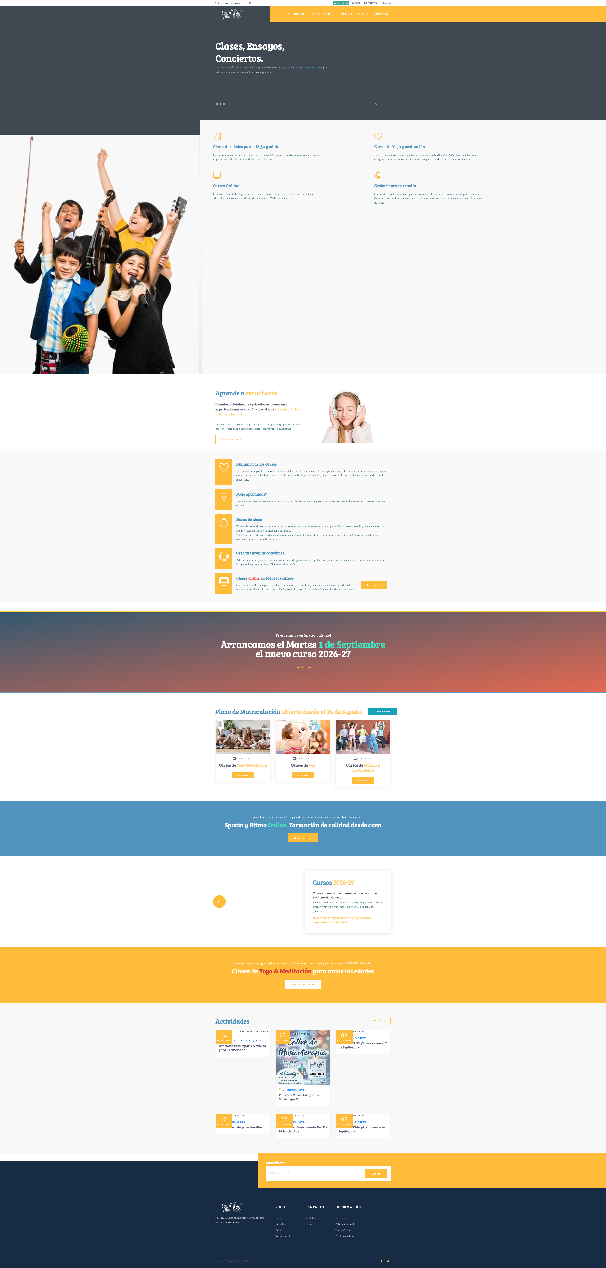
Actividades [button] (321, 13)
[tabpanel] (303, 64)
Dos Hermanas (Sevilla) (294, 1089)
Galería (362, 13)
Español (387, 3)
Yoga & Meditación (303, 984)
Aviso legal (341, 1218)
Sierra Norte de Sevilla (234, 1121)
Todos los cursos (382, 711)
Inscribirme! (303, 667)
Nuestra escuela (232, 439)
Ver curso (243, 775)
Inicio (284, 13)
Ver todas (379, 1021)
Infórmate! (373, 585)
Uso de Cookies (343, 1230)
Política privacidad (344, 1224)
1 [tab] (217, 104)
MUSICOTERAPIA (341, 3)
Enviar (376, 1173)
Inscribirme (370, 3)
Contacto (381, 13)
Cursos (356, 3)
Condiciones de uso (345, 1236)
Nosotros (345, 13)
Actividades (229, 84)
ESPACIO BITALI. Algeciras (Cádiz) (242, 1040)
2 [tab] (220, 104)
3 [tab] (224, 104)
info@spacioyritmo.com (229, 3)
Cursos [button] (299, 13)
